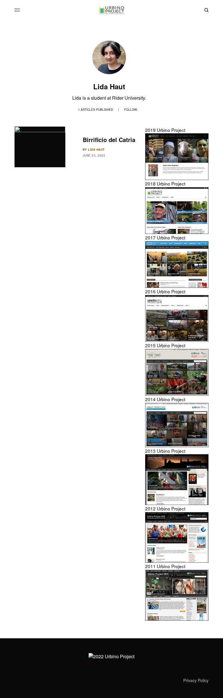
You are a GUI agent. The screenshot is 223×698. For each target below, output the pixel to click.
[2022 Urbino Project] (111, 10)
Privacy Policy (195, 680)
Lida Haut (96, 150)
